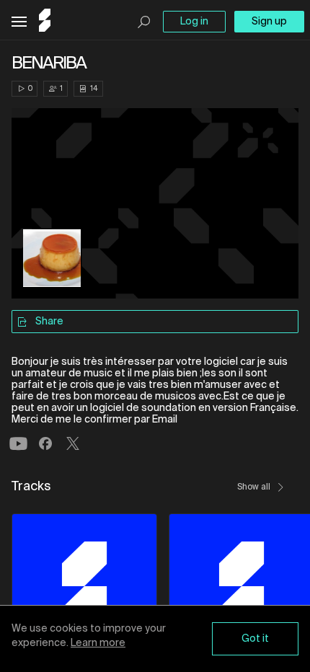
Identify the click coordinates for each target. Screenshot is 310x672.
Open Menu (19, 22)
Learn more (98, 643)
